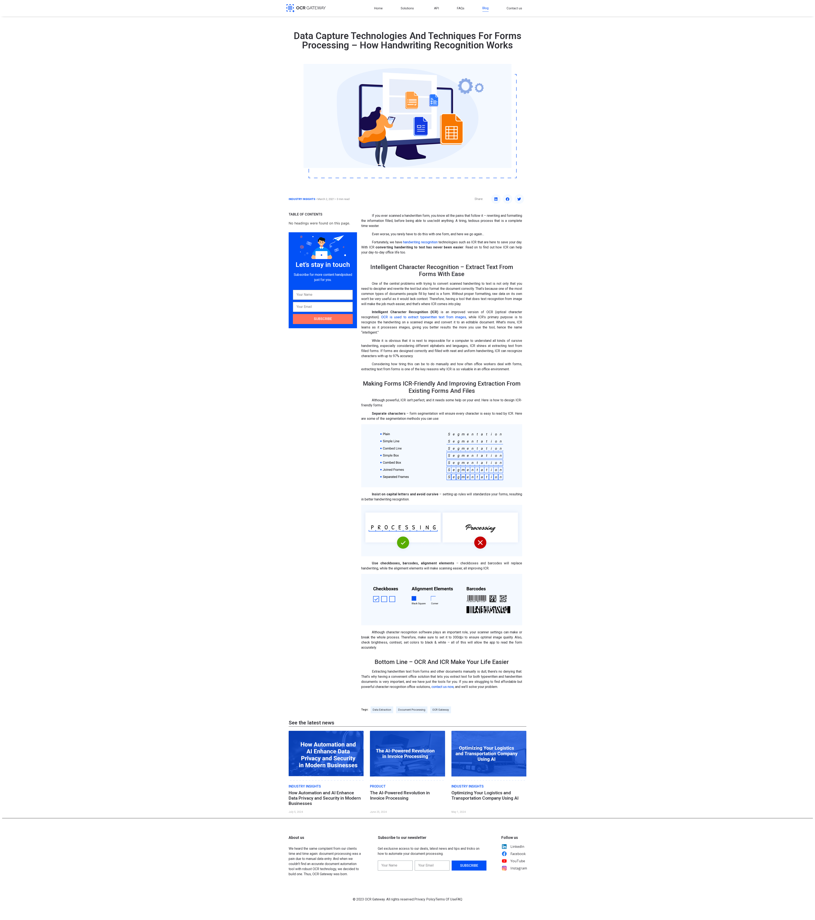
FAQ (459, 899)
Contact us (514, 8)
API (436, 8)
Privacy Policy (425, 899)
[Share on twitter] (519, 199)
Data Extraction (382, 709)
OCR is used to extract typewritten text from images (423, 317)
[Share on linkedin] (496, 199)
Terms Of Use (446, 899)
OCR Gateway (440, 709)
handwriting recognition (420, 242)
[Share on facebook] (507, 199)
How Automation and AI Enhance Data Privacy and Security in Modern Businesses (325, 798)
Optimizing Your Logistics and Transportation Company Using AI (485, 795)
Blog (485, 8)
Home (378, 8)
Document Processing (411, 709)
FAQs (460, 8)
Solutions (407, 8)
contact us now (442, 687)
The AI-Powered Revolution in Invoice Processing (400, 795)
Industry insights (302, 199)
